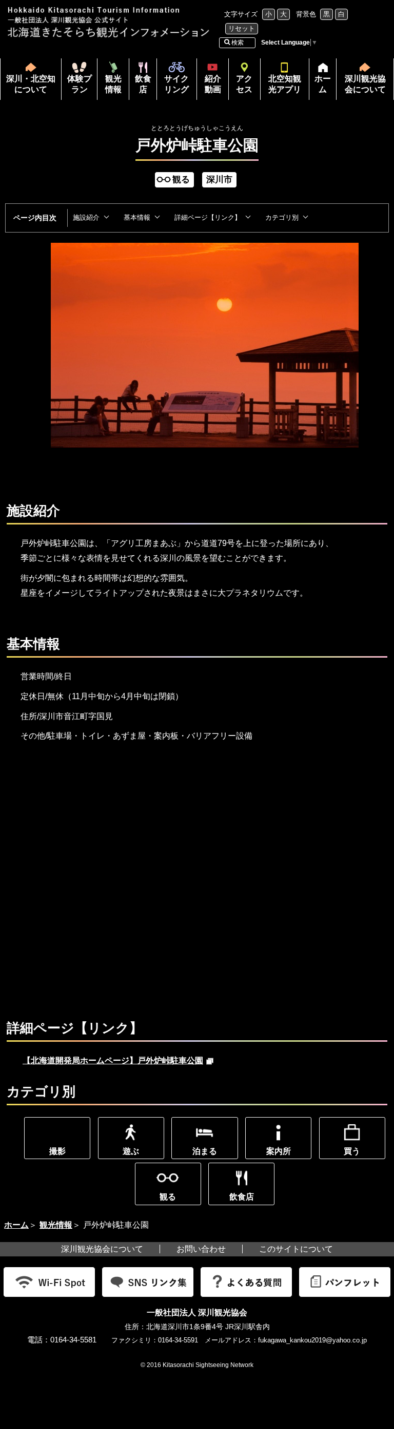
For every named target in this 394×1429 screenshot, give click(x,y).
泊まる (204, 1151)
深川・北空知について (30, 84)
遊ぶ (131, 1151)
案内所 (278, 1151)
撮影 (57, 1151)
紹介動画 (213, 84)
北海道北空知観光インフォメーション (109, 22)
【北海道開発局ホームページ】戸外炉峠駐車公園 (118, 1060)
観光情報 (113, 84)
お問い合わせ (201, 1249)
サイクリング (176, 84)
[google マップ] (174, 864)
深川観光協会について (365, 84)
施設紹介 (86, 217)
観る (168, 1196)
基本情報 (137, 217)
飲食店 (143, 84)
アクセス (244, 84)
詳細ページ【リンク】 (207, 217)
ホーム (320, 87)
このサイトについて (296, 1249)
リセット (241, 28)
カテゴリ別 (282, 217)
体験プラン (79, 84)
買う (352, 1151)
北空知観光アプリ (284, 84)
